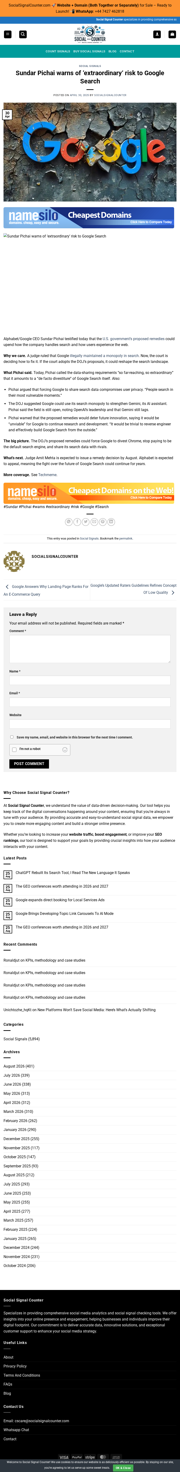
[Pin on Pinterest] (103, 522)
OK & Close (123, 1468)
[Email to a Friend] (94, 522)
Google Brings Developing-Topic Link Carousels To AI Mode (64, 913)
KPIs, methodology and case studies (55, 960)
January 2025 (15, 1238)
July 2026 (12, 1075)
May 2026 (12, 1093)
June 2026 (12, 1084)
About (8, 1357)
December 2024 (17, 1247)
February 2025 (15, 1229)
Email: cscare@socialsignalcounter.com (36, 1421)
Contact (10, 1439)
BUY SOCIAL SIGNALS (89, 51)
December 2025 (17, 1139)
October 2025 (15, 1157)
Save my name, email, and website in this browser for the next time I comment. (75, 737)
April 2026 (12, 1102)
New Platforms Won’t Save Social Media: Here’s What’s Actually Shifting (97, 1010)
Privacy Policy (15, 1366)
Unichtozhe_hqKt (17, 1010)
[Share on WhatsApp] (69, 522)
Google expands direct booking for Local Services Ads (60, 900)
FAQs (8, 1384)
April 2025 (12, 1211)
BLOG (112, 51)
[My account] (157, 34)
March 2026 (13, 1111)
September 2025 (17, 1166)
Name (14, 671)
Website (15, 715)
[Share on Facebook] (77, 522)
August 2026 (14, 1066)
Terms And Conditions (22, 1375)
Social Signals (90, 66)
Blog (7, 1393)
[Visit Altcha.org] (65, 749)
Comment (17, 631)
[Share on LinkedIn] (111, 522)
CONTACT (127, 51)
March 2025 (13, 1220)
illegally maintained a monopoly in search (104, 355)
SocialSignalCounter (110, 95)
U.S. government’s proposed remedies (134, 339)
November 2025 (17, 1148)
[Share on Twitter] (86, 522)
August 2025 (14, 1175)
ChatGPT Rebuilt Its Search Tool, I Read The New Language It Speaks (73, 872)
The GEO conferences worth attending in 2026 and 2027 (62, 886)
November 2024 (17, 1257)
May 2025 (12, 1202)
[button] (7, 34)
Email (14, 693)
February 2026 (15, 1121)
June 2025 (12, 1193)
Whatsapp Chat (16, 1430)
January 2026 (15, 1129)
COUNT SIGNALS (58, 51)
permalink (125, 538)
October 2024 (15, 1265)
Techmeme (47, 475)
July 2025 (12, 1184)
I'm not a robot (30, 749)
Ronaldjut (11, 960)
